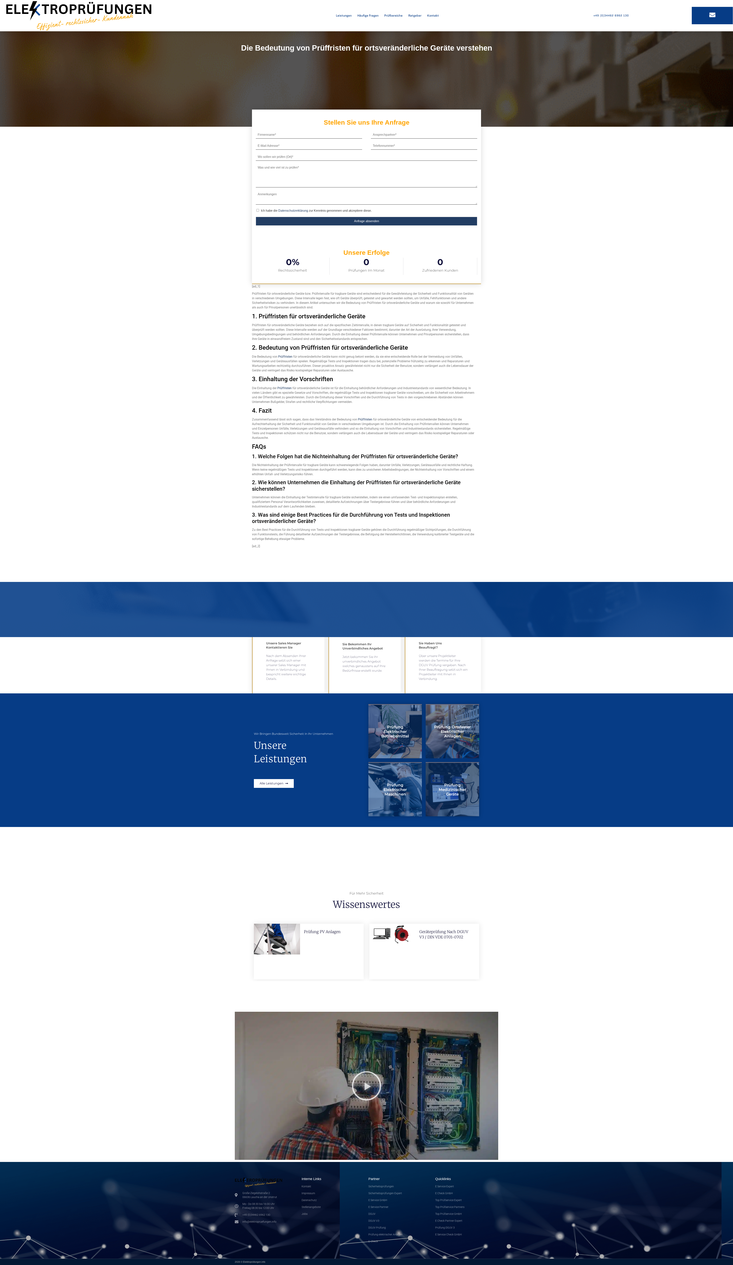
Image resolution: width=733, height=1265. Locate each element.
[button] (366, 1086)
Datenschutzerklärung (293, 210)
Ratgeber (414, 15)
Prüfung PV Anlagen (322, 931)
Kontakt (433, 15)
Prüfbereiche (393, 15)
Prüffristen (285, 356)
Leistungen (344, 15)
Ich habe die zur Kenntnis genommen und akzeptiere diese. (316, 210)
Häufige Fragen (368, 15)
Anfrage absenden (366, 221)
